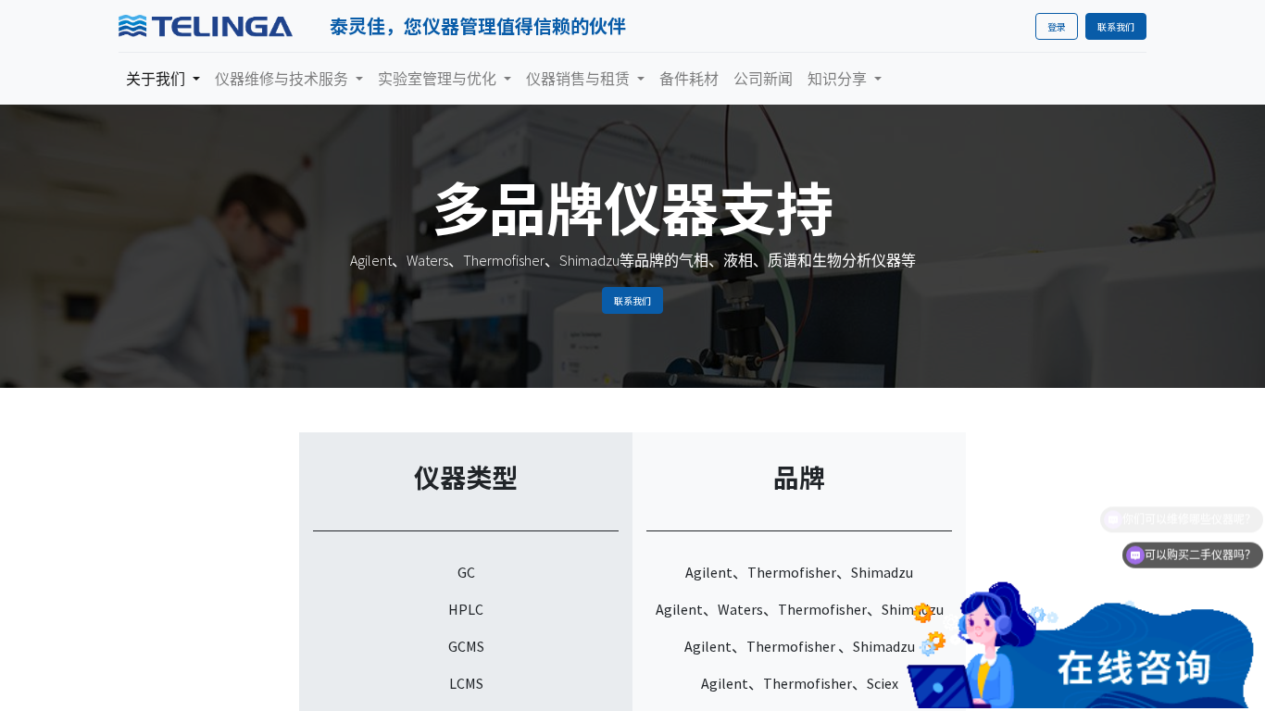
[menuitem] (689, 78)
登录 (1056, 26)
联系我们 (1115, 26)
